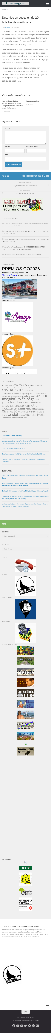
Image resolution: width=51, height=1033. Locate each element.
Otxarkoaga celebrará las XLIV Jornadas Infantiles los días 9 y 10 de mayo (24, 454)
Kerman (7, 27)
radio (42, 412)
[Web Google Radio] (43, 176)
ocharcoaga (39, 409)
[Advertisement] (10, 803)
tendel (12, 414)
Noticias (5, 10)
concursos (42, 391)
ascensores (20, 385)
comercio (28, 390)
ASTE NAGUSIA (31, 385)
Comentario (9, 129)
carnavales (5, 388)
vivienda (14, 418)
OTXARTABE (23, 412)
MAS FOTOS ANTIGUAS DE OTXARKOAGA (28, 255)
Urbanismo (6, 418)
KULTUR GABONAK (19, 405)
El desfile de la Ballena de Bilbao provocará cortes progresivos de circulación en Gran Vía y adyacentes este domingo (25, 497)
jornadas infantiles (15, 402)
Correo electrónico (32, 146)
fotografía (11, 396)
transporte (21, 415)
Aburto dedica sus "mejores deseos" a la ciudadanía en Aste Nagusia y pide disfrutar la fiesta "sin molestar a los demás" (25, 484)
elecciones (34, 393)
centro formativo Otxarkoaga (19, 388)
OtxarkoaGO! (10, 411)
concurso (36, 391)
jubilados (31, 403)
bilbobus (39, 385)
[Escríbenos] (47, 176)
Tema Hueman (35, 1020)
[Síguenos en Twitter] (35, 176)
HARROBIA (40, 396)
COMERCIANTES (13, 390)
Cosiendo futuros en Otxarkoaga (12, 436)
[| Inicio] (20, 3)
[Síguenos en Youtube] (27, 176)
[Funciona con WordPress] (20, 1020)
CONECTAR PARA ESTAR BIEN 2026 (13, 449)
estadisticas (42, 394)
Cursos (18, 393)
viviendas (22, 418)
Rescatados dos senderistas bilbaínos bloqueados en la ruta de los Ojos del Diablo (25, 477)
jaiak (37, 399)
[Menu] (47, 3)
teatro (4, 415)
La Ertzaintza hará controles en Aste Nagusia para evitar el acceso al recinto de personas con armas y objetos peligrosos (25, 505)
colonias (30, 388)
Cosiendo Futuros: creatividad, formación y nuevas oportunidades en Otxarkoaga (23, 460)
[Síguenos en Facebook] (23, 176)
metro (33, 405)
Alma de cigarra (7, 385)
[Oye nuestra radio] (39, 176)
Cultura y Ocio (11, 394)
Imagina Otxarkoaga (18, 399)
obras (17, 408)
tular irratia (37, 415)
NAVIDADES (8, 408)
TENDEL (4, 431)
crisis (4, 393)
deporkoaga (26, 394)
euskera (4, 396)
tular (27, 414)
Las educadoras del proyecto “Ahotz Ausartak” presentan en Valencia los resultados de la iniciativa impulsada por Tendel (24, 442)
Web (6, 155)
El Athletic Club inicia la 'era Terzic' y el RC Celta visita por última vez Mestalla (25, 491)
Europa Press (7, 471)
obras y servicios (27, 409)
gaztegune (28, 396)
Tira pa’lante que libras (32, 101)
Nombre (8, 146)
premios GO (34, 411)
